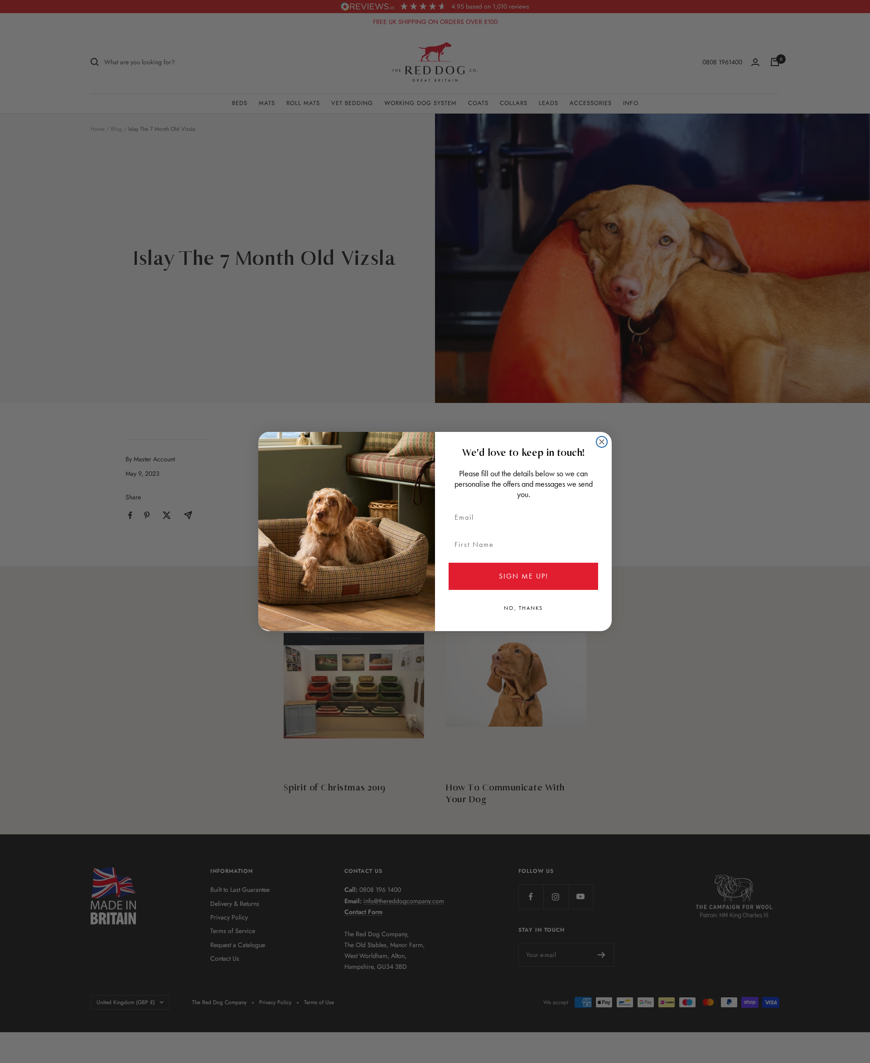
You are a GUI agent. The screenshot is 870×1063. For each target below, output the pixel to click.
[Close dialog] (601, 441)
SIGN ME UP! (523, 576)
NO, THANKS (523, 608)
